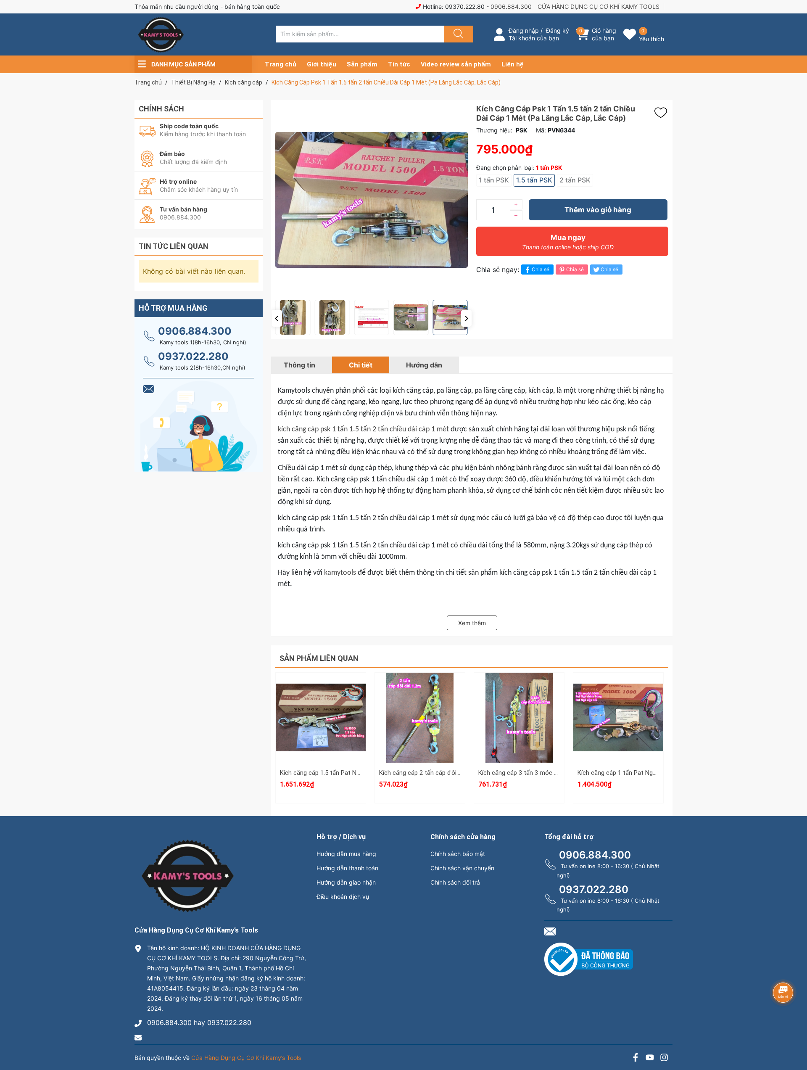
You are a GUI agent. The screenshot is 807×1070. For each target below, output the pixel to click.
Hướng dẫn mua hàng (346, 853)
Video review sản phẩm (456, 64)
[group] (371, 200)
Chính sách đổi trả (455, 882)
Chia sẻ (540, 269)
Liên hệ (512, 64)
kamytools (340, 573)
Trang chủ (280, 64)
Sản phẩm (362, 64)
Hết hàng (420, 718)
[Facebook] (635, 1058)
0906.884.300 (511, 6)
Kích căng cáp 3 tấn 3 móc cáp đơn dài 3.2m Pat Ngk (551, 773)
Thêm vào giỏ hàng (597, 210)
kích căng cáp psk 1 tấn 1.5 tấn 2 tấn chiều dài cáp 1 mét (363, 429)
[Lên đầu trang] (793, 1034)
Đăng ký (557, 30)
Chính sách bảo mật (457, 853)
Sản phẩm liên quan (319, 658)
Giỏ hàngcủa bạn (604, 34)
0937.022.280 (193, 356)
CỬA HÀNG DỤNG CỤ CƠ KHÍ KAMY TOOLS (598, 6)
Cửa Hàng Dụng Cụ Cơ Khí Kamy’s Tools (246, 1057)
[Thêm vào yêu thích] (662, 112)
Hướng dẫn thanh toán (347, 868)
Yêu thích (651, 38)
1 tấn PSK (494, 180)
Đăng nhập (524, 30)
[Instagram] (664, 1058)
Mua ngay (568, 242)
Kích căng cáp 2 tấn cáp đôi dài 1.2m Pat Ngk (442, 773)
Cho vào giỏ (321, 728)
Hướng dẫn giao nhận (346, 882)
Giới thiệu (321, 64)
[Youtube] (650, 1058)
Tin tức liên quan (173, 246)
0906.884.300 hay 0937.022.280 (199, 1022)
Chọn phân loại (320, 688)
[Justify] (457, 34)
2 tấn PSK (575, 180)
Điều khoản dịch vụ (342, 896)
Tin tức (399, 64)
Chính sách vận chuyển (462, 868)
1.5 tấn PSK (534, 180)
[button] (277, 318)
